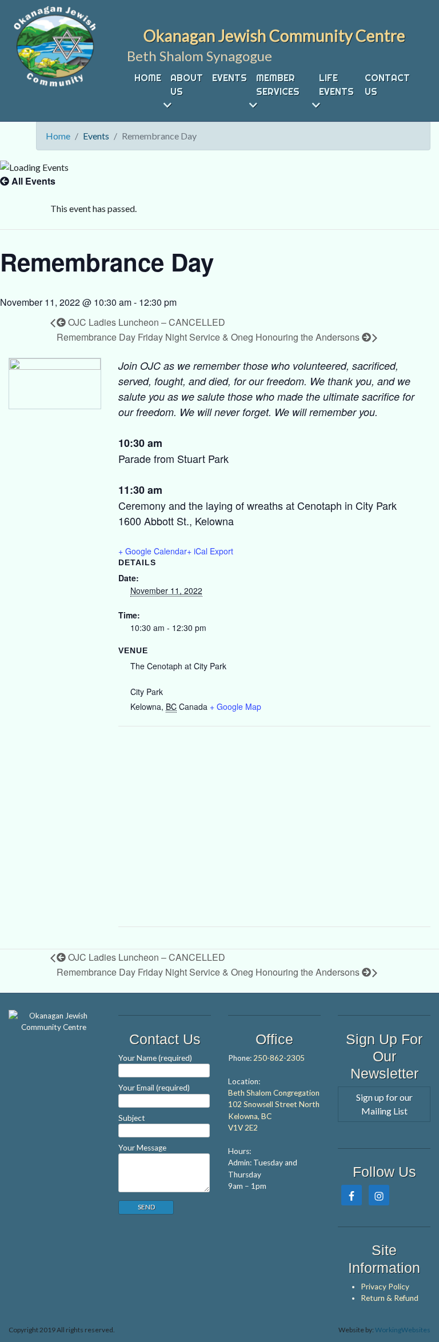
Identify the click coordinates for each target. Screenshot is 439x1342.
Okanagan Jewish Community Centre (274, 35)
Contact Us (387, 84)
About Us (186, 84)
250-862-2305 (279, 1058)
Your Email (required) (154, 1087)
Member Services (278, 84)
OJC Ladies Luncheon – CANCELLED (145, 322)
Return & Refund (389, 1298)
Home (147, 77)
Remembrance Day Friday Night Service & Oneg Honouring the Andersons (209, 337)
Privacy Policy (385, 1286)
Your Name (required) (155, 1058)
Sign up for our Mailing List (384, 1104)
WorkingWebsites (402, 1329)
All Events (32, 180)
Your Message (142, 1147)
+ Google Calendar (152, 551)
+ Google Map (235, 706)
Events (229, 77)
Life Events (336, 84)
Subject (131, 1118)
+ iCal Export (210, 551)
